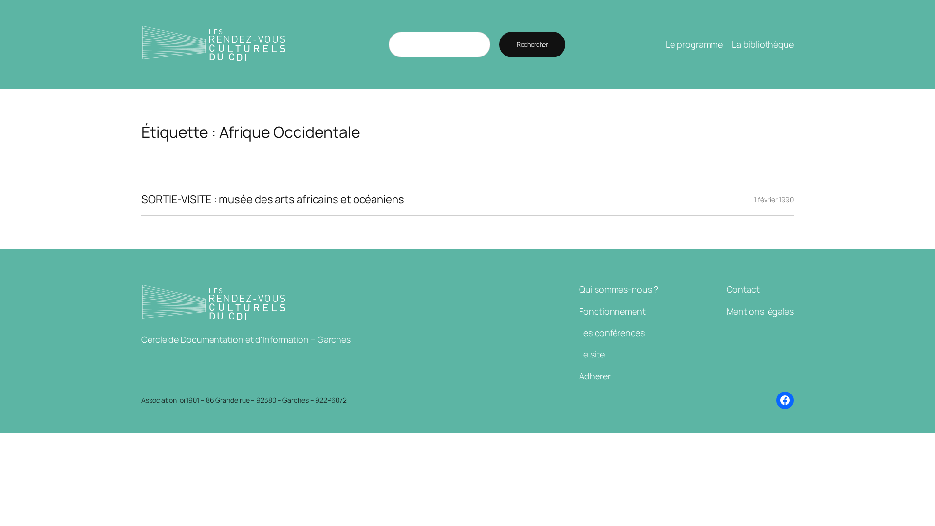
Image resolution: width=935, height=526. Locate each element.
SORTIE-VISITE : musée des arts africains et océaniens (272, 199)
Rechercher (532, 44)
